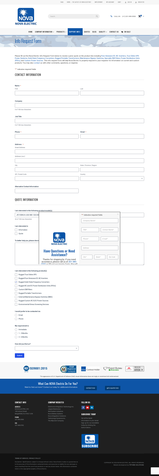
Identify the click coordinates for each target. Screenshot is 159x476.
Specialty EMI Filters (112, 58)
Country (82, 174)
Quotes (87, 31)
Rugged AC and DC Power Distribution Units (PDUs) (37, 286)
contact (37, 63)
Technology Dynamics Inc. (57, 418)
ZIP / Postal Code (20, 174)
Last (81, 89)
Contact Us (114, 31)
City (16, 165)
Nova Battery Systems (55, 414)
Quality (102, 31)
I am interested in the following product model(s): (34, 211)
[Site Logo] (26, 16)
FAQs (61, 2)
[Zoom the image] (134, 366)
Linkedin (92, 407)
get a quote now (113, 388)
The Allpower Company (56, 421)
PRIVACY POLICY (35, 458)
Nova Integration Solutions (57, 416)
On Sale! (127, 31)
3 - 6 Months (23, 337)
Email (83, 132)
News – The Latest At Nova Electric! (79, 2)
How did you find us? (23, 344)
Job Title (18, 116)
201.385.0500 (19, 419)
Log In (130, 2)
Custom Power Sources (33, 61)
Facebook (83, 407)
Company (18, 101)
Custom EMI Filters (25, 289)
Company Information (43, 31)
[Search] (97, 16)
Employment (99, 2)
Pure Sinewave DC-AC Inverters (113, 56)
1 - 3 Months (23, 333)
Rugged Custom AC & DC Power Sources (33, 301)
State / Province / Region (88, 165)
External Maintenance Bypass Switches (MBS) (35, 297)
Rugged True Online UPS (28, 274)
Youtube (87, 407)
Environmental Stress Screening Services (34, 304)
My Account (110, 2)
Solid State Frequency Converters (41, 58)
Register (141, 2)
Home (30, 31)
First (16, 89)
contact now (90, 388)
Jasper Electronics (54, 409)
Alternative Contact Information (27, 186)
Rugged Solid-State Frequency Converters (34, 282)
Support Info (74, 31)
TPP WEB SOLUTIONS (136, 465)
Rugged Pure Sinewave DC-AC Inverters (33, 278)
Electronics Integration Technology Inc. (61, 407)
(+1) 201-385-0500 (129, 16)
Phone (18, 132)
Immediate (23, 329)
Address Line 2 (20, 156)
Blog (94, 31)
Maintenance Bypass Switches (92, 58)
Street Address (20, 147)
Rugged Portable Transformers (67, 58)
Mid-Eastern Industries (55, 411)
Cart (119, 2)
